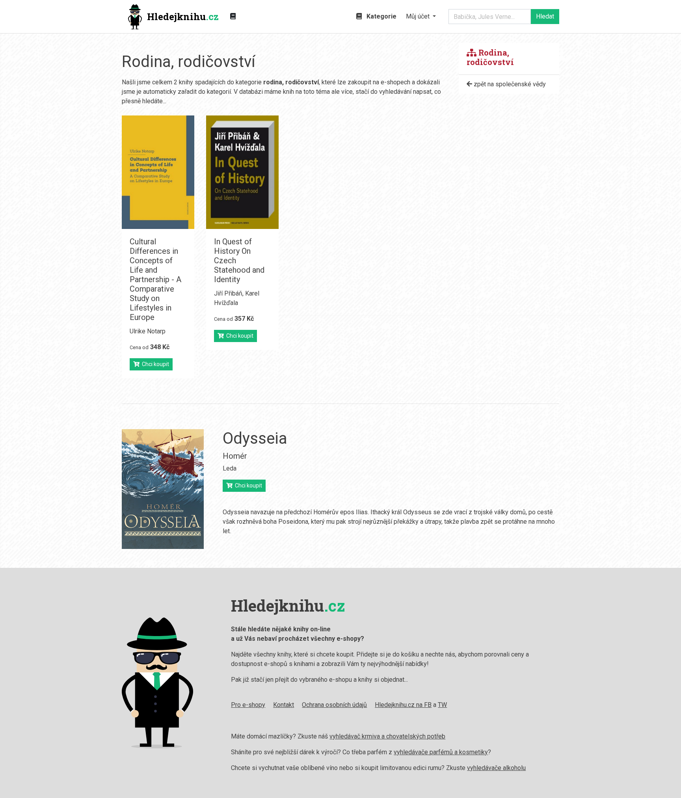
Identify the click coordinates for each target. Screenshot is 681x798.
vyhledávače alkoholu (496, 768)
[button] (421, 16)
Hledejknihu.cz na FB (403, 705)
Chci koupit (154, 364)
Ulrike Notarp (148, 331)
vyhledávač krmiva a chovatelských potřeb (387, 736)
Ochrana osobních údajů (334, 705)
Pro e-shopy (248, 705)
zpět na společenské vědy (509, 84)
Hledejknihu (183, 16)
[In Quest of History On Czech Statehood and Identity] (242, 172)
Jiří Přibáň (228, 293)
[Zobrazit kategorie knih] (233, 16)
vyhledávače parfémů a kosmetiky (441, 752)
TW (442, 705)
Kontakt (283, 705)
